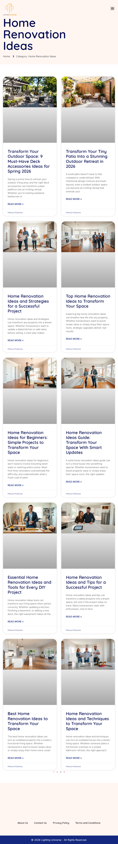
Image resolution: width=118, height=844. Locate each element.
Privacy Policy (61, 822)
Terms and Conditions (87, 822)
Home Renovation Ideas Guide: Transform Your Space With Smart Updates (84, 442)
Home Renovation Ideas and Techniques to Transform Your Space (87, 721)
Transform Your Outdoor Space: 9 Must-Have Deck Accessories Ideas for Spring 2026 (29, 161)
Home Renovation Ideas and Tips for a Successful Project (86, 582)
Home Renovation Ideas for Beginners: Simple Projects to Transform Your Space (28, 442)
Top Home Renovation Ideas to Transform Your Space (88, 301)
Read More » (16, 204)
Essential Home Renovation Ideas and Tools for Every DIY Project (29, 585)
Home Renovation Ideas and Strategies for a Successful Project (28, 303)
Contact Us (40, 822)
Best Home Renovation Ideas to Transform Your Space (28, 721)
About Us (23, 822)
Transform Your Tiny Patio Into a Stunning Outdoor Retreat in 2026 (86, 159)
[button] (112, 8)
